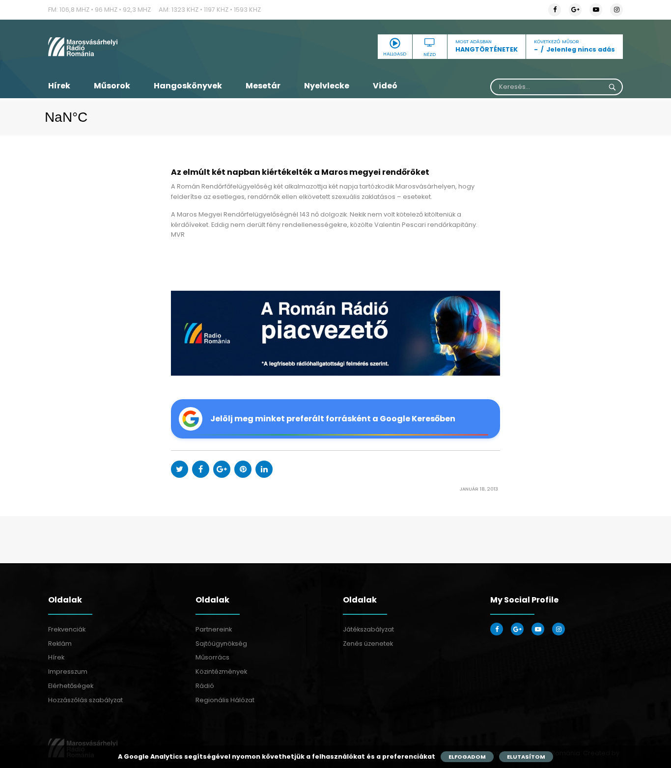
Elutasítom (526, 757)
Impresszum (67, 671)
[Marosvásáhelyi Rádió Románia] (139, 46)
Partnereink (214, 629)
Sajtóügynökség (221, 643)
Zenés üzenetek (368, 643)
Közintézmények (221, 671)
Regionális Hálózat (225, 700)
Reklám (60, 643)
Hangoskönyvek (188, 85)
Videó (385, 85)
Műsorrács (212, 657)
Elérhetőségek (70, 686)
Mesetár (263, 85)
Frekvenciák (66, 629)
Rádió (205, 686)
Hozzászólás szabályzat (85, 700)
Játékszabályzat (368, 629)
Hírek (59, 85)
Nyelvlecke (326, 85)
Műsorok (112, 85)
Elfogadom (467, 757)
